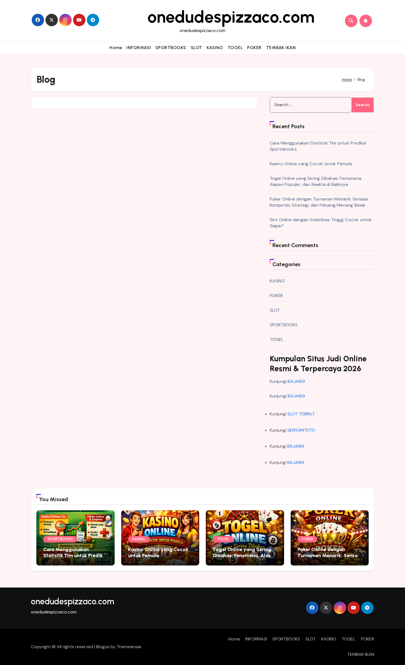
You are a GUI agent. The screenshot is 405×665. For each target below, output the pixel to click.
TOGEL (235, 47)
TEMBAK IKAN (281, 47)
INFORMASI (138, 47)
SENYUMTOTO (301, 430)
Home (115, 47)
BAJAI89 (296, 381)
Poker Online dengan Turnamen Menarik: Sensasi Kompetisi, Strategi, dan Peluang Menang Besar (319, 202)
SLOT (196, 47)
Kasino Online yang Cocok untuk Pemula (311, 164)
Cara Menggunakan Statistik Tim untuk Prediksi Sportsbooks (75, 555)
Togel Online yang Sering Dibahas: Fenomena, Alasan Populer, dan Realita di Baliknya (316, 181)
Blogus (102, 647)
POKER (254, 47)
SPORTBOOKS (170, 47)
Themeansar (129, 647)
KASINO (215, 47)
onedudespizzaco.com (231, 17)
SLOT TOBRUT (301, 414)
